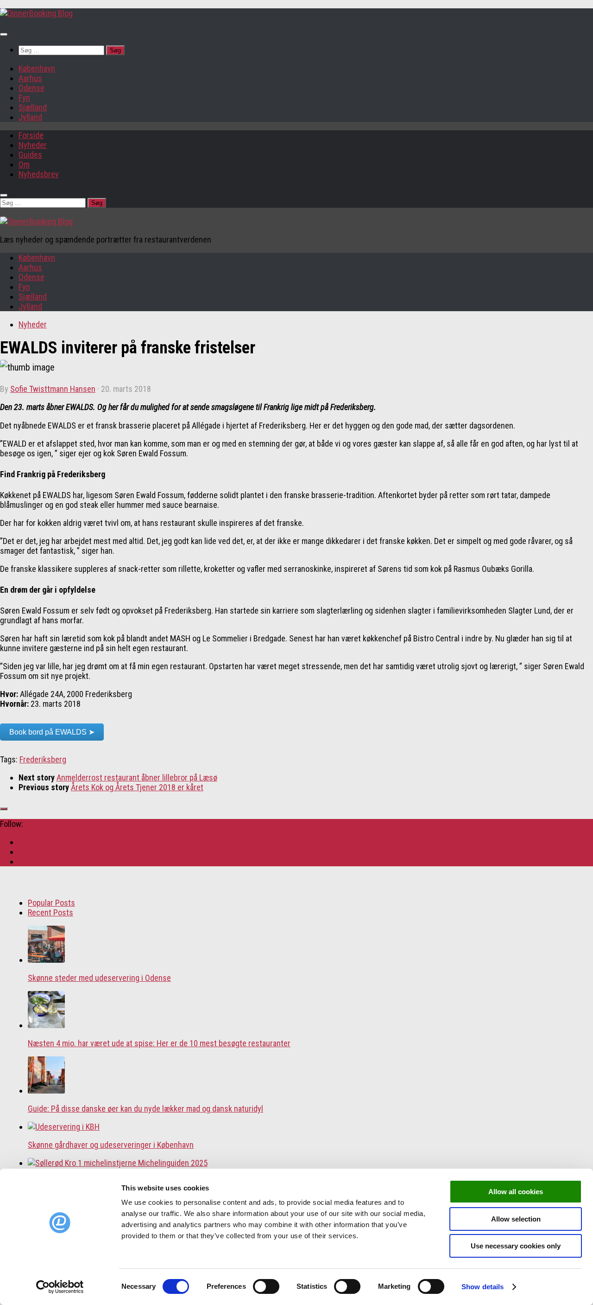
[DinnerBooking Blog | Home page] (36, 13)
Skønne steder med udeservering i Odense (99, 978)
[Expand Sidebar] (3, 808)
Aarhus (30, 78)
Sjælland (33, 107)
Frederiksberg (42, 759)
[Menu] (3, 34)
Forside (31, 135)
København (37, 68)
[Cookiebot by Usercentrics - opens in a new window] (60, 1287)
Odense (31, 88)
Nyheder (33, 145)
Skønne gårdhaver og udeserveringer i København (111, 1145)
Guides (30, 155)
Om (24, 164)
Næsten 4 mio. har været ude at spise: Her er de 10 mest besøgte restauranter (159, 1043)
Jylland (30, 117)
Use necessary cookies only (516, 1246)
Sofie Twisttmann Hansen (52, 389)
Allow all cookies (515, 1192)
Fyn (24, 97)
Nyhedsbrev (39, 174)
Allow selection (516, 1219)
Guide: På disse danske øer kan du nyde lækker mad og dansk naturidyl (145, 1108)
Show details (482, 1287)
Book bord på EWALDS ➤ (52, 732)
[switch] (266, 1286)
